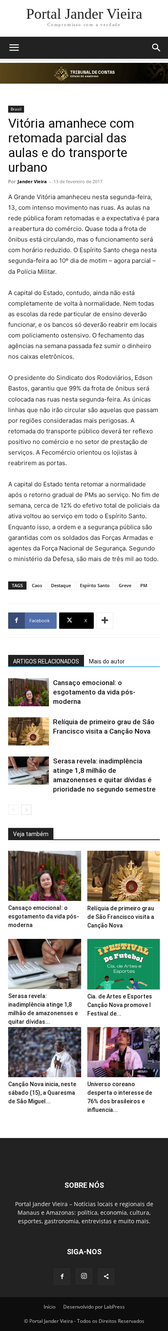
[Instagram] (84, 1276)
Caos (37, 585)
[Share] (106, 1277)
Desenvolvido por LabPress (94, 1306)
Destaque (61, 585)
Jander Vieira (32, 181)
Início (49, 1306)
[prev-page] (13, 810)
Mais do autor (107, 661)
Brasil (16, 109)
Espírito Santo (95, 585)
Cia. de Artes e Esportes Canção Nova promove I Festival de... (119, 1005)
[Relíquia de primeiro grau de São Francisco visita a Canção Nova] (28, 731)
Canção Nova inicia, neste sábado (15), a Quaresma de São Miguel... (42, 1093)
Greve (125, 585)
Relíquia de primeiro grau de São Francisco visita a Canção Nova (120, 917)
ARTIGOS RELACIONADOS (46, 661)
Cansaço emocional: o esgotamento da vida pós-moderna (94, 692)
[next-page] (26, 810)
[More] (104, 620)
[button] (14, 48)
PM (143, 585)
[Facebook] (62, 1277)
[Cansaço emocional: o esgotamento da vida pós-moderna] (28, 692)
